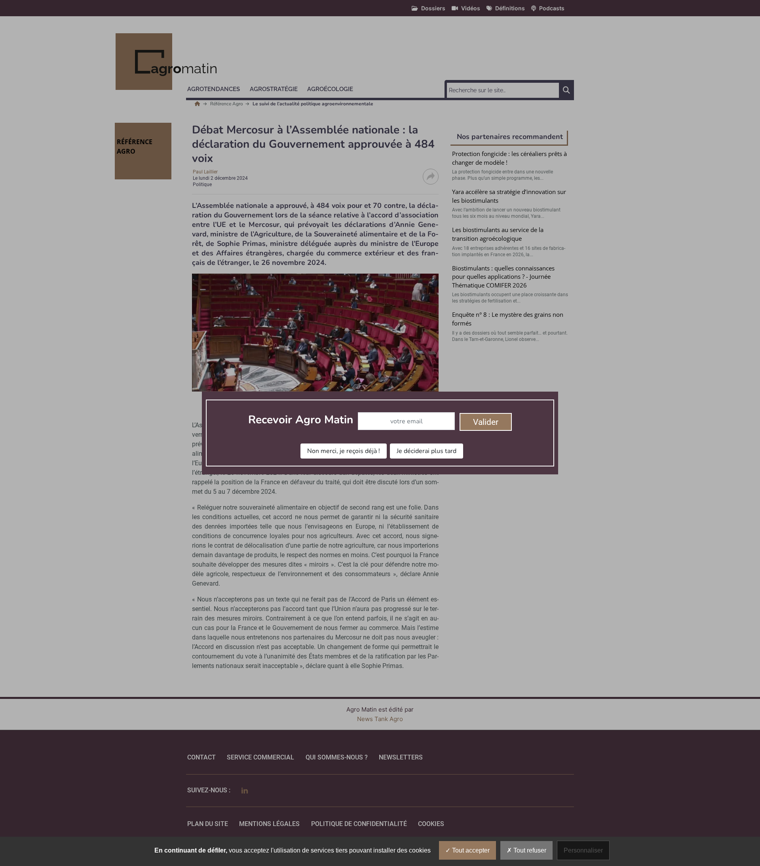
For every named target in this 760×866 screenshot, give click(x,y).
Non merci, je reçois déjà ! (343, 451)
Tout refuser (529, 850)
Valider (485, 422)
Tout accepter (470, 850)
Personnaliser (583, 850)
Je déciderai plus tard (426, 451)
